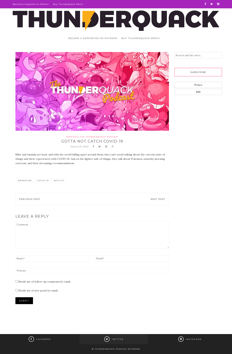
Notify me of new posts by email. (38, 290)
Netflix (59, 180)
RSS (198, 92)
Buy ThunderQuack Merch (68, 4)
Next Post (158, 199)
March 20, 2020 (79, 146)
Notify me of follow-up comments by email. (44, 281)
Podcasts (72, 137)
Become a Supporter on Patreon (31, 4)
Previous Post (29, 199)
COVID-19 (43, 180)
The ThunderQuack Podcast (99, 137)
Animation (25, 180)
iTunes (198, 85)
